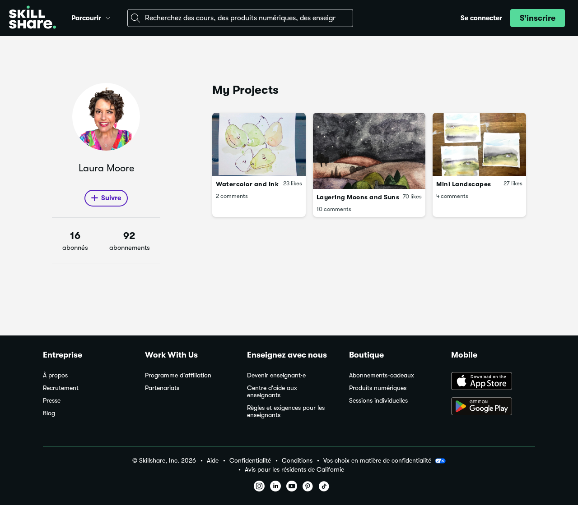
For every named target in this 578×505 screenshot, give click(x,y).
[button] (108, 16)
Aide (213, 460)
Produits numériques (377, 388)
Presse (52, 400)
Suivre (111, 198)
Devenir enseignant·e (276, 375)
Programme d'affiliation (178, 375)
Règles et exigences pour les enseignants (286, 411)
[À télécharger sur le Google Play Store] (493, 407)
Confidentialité (250, 460)
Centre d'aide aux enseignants (272, 392)
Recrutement (61, 388)
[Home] (32, 18)
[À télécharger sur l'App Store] (493, 382)
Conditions (297, 460)
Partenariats (162, 388)
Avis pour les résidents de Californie (294, 469)
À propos (55, 375)
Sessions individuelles (378, 400)
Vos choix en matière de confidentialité (377, 460)
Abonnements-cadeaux (381, 375)
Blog (49, 413)
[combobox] (240, 18)
